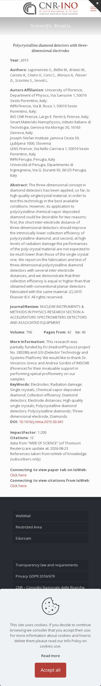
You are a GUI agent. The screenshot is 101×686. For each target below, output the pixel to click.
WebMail (23, 515)
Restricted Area (29, 527)
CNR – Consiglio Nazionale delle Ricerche (50, 587)
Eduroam (23, 538)
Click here (18, 475)
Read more (50, 655)
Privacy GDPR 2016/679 (35, 576)
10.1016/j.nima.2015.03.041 (41, 421)
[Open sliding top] (94, 6)
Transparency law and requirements (47, 564)
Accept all (50, 670)
